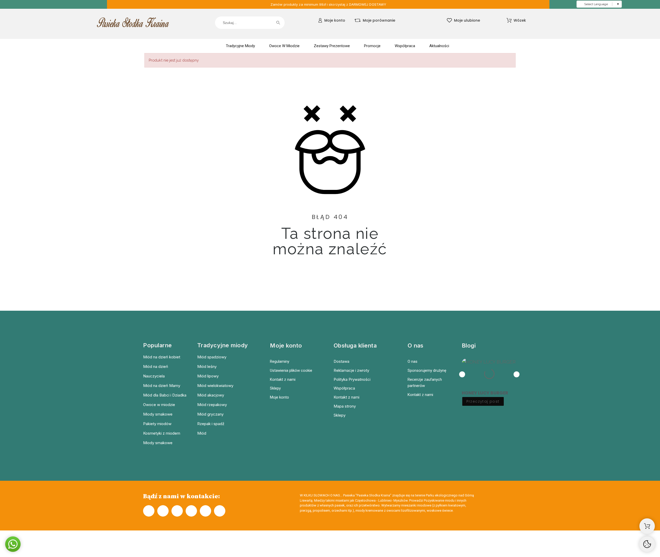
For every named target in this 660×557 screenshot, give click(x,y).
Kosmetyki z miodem (161, 433)
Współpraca (344, 388)
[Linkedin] (177, 511)
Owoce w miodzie (159, 404)
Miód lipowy (208, 376)
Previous (462, 374)
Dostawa (341, 361)
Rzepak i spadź (210, 423)
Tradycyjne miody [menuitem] (240, 46)
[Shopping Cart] (647, 526)
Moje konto (279, 397)
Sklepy (275, 388)
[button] (13, 544)
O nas (412, 361)
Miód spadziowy (211, 357)
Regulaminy (279, 361)
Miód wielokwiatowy (215, 385)
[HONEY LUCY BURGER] (489, 374)
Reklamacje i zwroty (351, 370)
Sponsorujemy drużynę (427, 370)
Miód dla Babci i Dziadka (164, 395)
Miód (201, 433)
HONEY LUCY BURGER (485, 393)
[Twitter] (191, 511)
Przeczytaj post (483, 401)
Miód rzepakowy (212, 404)
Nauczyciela (154, 376)
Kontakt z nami (282, 379)
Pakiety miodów (157, 423)
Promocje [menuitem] (372, 46)
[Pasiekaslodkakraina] (133, 23)
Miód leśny (207, 366)
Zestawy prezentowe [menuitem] (332, 46)
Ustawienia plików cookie (291, 370)
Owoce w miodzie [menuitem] (284, 46)
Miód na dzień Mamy (161, 385)
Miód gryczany (210, 414)
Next (516, 374)
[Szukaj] (278, 23)
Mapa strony (345, 406)
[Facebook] (148, 511)
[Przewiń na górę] (647, 544)
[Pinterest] (205, 511)
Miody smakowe (157, 414)
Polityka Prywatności (352, 379)
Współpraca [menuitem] (405, 46)
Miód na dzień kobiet (161, 357)
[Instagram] (163, 511)
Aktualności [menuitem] (439, 46)
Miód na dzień (155, 366)
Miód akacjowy (210, 395)
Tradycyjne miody (222, 345)
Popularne (157, 345)
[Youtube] (219, 511)
